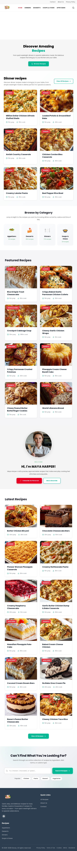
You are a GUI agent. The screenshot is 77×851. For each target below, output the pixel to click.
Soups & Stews (7, 838)
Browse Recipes (40, 64)
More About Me (51, 481)
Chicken (26, 778)
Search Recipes (61, 771)
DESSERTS (36, 8)
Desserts (5, 831)
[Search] (73, 8)
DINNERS (28, 8)
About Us (61, 2)
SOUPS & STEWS (48, 8)
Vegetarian (56, 778)
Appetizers (6, 828)
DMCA (65, 848)
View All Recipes (62, 81)
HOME (20, 8)
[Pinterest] (4, 816)
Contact (52, 2)
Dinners (5, 835)
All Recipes (44, 799)
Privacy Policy (70, 2)
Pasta (36, 778)
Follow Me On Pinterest (29, 481)
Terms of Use (51, 848)
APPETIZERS (61, 8)
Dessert (45, 778)
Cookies (59, 848)
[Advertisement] (38, 25)
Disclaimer (72, 848)
